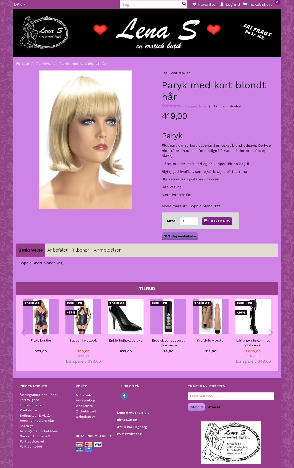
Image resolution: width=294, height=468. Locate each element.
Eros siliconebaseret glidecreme (168, 343)
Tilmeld (196, 407)
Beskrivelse (30, 250)
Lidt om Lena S (32, 405)
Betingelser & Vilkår (35, 415)
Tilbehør (80, 250)
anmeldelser (196, 106)
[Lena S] (147, 31)
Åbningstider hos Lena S (39, 395)
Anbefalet (57, 250)
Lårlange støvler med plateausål (253, 343)
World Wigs (180, 73)
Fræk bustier (41, 340)
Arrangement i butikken (39, 431)
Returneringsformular (37, 420)
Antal (172, 221)
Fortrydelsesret (32, 441)
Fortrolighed (29, 400)
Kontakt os (29, 410)
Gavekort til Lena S (35, 436)
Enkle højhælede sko (126, 340)
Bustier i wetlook (83, 340)
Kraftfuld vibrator (211, 340)
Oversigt (26, 426)
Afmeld (214, 407)
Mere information (177, 195)
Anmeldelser (107, 250)
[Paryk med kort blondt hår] (85, 139)
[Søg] (184, 4)
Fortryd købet (31, 446)
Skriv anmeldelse (227, 106)
